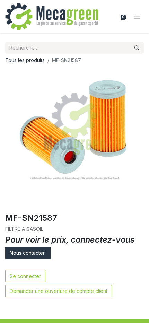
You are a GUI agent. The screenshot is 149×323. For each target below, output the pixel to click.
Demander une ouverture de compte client (58, 291)
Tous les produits (25, 60)
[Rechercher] (137, 48)
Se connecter (25, 276)
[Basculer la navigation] (137, 17)
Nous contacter (28, 253)
